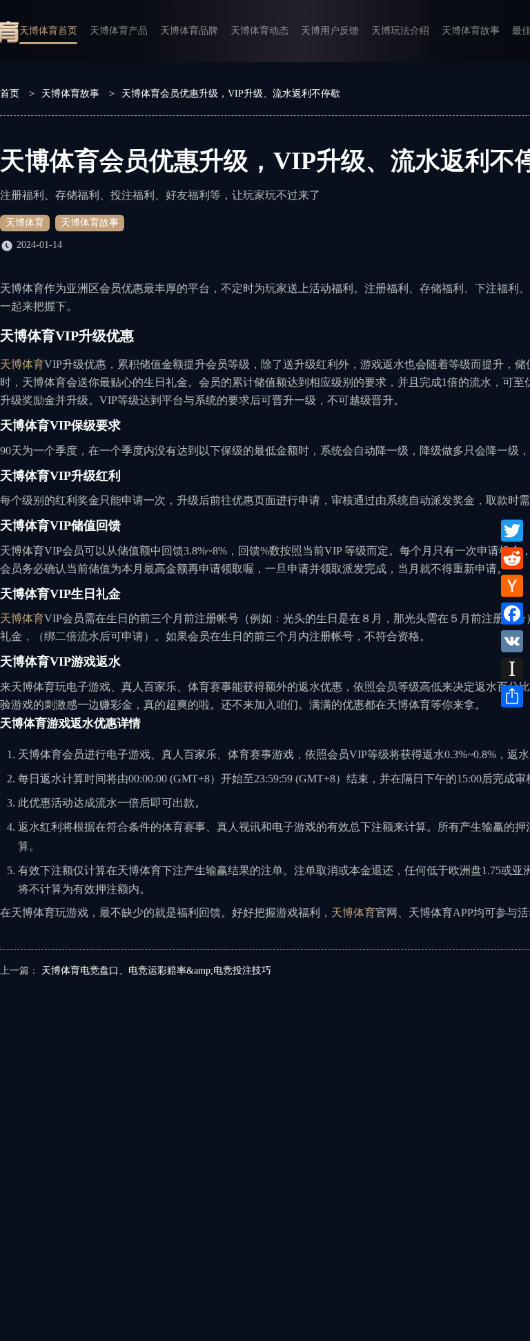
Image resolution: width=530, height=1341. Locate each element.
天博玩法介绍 (400, 31)
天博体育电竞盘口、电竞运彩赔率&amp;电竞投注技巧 (156, 970)
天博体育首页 (48, 31)
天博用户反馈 (330, 31)
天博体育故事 (471, 31)
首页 (9, 93)
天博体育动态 (259, 31)
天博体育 (25, 223)
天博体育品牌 (189, 31)
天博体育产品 (119, 31)
